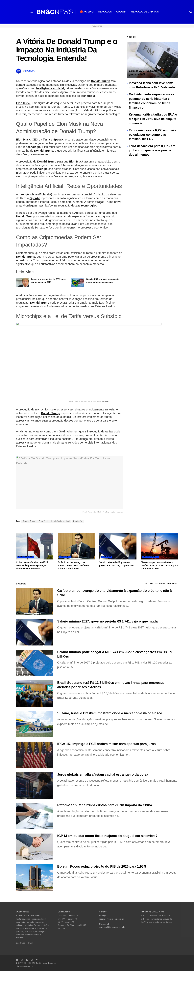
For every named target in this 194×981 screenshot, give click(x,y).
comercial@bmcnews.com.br (112, 927)
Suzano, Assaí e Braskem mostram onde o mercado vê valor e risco (109, 713)
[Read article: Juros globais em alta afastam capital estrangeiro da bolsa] (34, 785)
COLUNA (121, 11)
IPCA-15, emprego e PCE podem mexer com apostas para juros (106, 744)
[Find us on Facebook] (36, 960)
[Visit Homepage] (55, 12)
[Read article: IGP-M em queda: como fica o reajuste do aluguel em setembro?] (34, 847)
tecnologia (87, 95)
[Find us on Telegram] (27, 960)
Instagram (105, 401)
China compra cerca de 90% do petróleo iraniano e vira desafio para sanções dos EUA (159, 565)
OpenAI (35, 198)
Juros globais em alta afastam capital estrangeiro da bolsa (102, 774)
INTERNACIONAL (25, 557)
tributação (77, 521)
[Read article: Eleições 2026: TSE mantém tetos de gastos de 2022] (152, 60)
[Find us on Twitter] (32, 960)
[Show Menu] (32, 12)
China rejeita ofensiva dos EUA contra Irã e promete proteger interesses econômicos (32, 565)
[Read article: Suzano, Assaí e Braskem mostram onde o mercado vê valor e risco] (34, 724)
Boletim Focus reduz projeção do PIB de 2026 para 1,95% (101, 866)
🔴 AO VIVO (86, 11)
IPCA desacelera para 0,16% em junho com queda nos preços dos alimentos (152, 150)
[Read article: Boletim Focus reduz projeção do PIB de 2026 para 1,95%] (34, 877)
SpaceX (58, 139)
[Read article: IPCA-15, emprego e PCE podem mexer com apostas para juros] (34, 755)
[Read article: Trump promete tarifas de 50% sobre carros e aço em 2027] (22, 282)
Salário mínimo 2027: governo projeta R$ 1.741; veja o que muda (107, 621)
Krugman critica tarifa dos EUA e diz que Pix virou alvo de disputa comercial (153, 119)
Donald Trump (100, 81)
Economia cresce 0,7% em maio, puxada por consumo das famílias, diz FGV (153, 134)
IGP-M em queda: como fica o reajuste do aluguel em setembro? (107, 836)
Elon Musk (23, 103)
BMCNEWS (30, 71)
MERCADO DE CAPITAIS (145, 11)
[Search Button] (190, 11)
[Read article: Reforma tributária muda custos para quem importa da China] (34, 816)
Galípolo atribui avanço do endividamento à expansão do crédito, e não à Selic (73, 565)
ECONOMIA (65, 557)
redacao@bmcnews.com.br (111, 919)
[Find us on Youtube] (17, 960)
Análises (149, 584)
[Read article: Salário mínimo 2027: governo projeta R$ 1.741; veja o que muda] (117, 546)
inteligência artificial (50, 88)
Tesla (46, 139)
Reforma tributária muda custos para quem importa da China (104, 805)
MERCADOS (105, 11)
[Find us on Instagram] (22, 960)
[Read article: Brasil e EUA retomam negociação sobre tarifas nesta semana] (77, 282)
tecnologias (89, 205)
